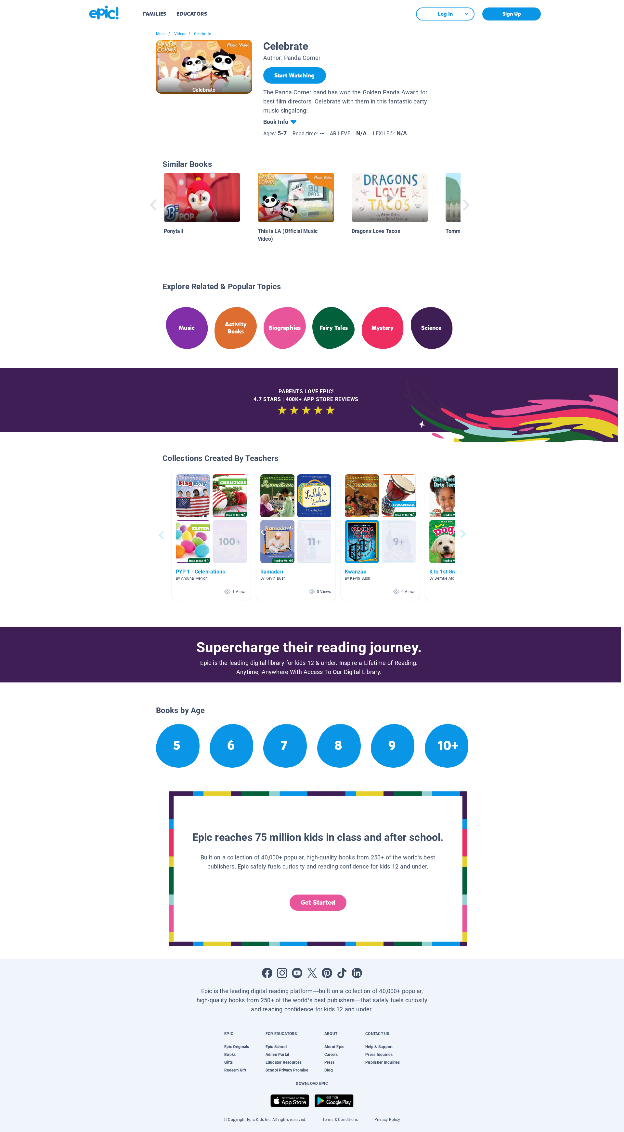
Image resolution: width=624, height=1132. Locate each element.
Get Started (318, 902)
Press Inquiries (379, 1054)
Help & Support (379, 1046)
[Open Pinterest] (327, 973)
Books (230, 1054)
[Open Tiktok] (342, 973)
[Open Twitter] (312, 973)
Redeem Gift (235, 1070)
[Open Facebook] (267, 973)
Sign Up (511, 13)
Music (161, 34)
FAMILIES (154, 13)
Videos (180, 34)
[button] (211, 535)
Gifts (228, 1062)
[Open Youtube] (297, 973)
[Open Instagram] (282, 973)
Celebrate (202, 34)
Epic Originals (236, 1046)
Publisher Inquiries (382, 1062)
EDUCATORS (191, 13)
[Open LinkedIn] (357, 973)
